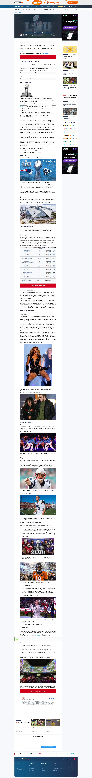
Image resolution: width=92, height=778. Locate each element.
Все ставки (43, 770)
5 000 (73, 125)
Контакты (18, 765)
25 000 (73, 128)
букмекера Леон (44, 53)
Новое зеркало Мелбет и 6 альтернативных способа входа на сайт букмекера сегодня (69, 57)
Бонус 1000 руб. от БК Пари (57, 766)
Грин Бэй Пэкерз (23, 105)
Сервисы (22, 9)
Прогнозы (37, 6)
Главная (16, 12)
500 (73, 141)
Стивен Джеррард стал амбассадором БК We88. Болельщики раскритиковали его (52, 728)
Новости (54, 9)
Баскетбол (43, 766)
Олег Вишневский (26, 34)
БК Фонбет (39, 635)
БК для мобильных (32, 768)
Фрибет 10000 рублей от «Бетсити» (57, 770)
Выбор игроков (31, 766)
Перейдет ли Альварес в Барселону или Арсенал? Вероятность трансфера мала (37, 728)
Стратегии (39, 9)
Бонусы (53, 6)
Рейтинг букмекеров (30, 6)
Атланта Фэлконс (45, 200)
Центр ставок (42, 6)
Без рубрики (66, 54)
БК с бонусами (31, 770)
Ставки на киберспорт (47, 9)
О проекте (18, 766)
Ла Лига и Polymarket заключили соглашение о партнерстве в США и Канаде (22, 728)
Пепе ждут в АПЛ (66, 118)
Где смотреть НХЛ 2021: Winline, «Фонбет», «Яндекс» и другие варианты (69, 73)
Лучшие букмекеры (32, 765)
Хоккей (42, 768)
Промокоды (28, 9)
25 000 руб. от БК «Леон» (57, 765)
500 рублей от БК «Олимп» (57, 768)
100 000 (73, 132)
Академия (48, 6)
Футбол (42, 765)
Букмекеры (22, 629)
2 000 (73, 135)
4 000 (73, 144)
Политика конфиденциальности (20, 769)
